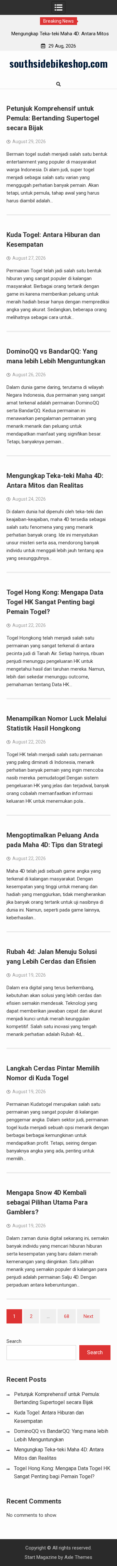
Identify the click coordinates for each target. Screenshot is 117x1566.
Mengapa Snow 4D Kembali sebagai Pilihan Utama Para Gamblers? (47, 1202)
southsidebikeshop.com (58, 63)
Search (13, 1341)
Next (88, 1316)
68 (66, 1316)
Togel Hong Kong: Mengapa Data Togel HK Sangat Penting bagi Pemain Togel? (54, 602)
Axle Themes (78, 1557)
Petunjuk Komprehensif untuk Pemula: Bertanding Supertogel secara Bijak (52, 118)
